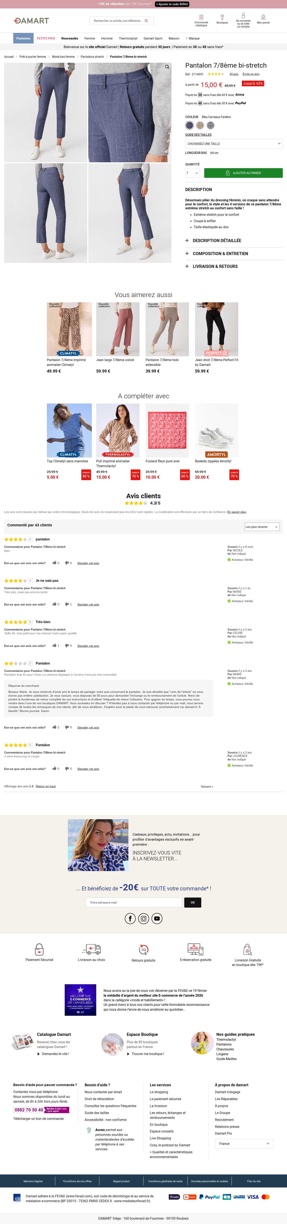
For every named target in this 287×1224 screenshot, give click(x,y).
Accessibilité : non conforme (105, 1119)
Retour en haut (46, 786)
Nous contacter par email (103, 1092)
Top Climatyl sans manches (67, 461)
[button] (234, 144)
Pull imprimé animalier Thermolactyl (113, 463)
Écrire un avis (251, 74)
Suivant (207, 786)
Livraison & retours (215, 266)
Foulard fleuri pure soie (162, 461)
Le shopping (159, 1092)
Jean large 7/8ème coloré (115, 360)
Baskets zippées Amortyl (213, 461)
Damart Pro (223, 1133)
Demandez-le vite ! (55, 1053)
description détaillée (217, 240)
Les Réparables (226, 1099)
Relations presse (227, 1126)
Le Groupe (222, 1112)
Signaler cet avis (88, 563)
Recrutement (224, 1119)
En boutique (158, 1124)
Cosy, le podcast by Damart (170, 1145)
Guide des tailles (97, 1112)
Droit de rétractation (99, 1099)
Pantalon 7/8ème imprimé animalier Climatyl (66, 362)
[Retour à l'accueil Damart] (31, 21)
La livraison (158, 1105)
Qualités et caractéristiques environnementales (171, 1154)
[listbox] (234, 126)
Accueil (8, 57)
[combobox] (122, 21)
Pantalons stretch (92, 57)
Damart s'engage (227, 1092)
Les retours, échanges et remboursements (168, 1115)
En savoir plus (236, 512)
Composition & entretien (220, 253)
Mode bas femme (63, 57)
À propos (221, 1105)
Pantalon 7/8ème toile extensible (162, 362)
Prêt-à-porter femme (33, 57)
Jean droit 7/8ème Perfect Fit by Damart (216, 362)
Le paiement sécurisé (165, 1099)
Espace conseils (162, 1131)
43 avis (234, 74)
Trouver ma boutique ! (148, 1053)
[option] (189, 125)
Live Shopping (160, 1138)
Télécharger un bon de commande (38, 1118)
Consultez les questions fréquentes (110, 1105)
